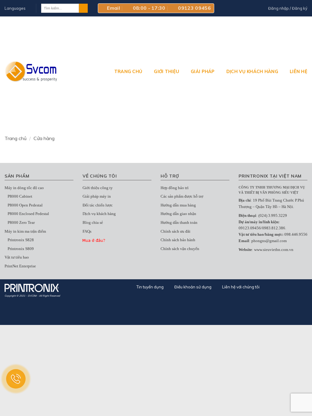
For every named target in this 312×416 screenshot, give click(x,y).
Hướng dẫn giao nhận (178, 213)
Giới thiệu (166, 71)
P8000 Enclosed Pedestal (28, 213)
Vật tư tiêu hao (17, 257)
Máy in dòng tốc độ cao (24, 187)
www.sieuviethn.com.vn (273, 249)
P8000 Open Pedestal (25, 205)
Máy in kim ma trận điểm (25, 231)
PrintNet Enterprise (20, 266)
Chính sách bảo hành (178, 240)
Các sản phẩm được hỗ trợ (182, 196)
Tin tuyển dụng (150, 286)
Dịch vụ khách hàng (252, 71)
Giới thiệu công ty (98, 187)
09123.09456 (250, 228)
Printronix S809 (21, 248)
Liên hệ (298, 71)
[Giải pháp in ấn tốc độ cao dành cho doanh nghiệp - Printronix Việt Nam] (31, 71)
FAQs (87, 231)
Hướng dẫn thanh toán (179, 222)
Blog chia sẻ (93, 222)
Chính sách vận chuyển (180, 248)
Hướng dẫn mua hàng (178, 205)
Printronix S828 (21, 240)
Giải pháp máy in (97, 196)
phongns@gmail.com (269, 240)
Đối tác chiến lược (98, 205)
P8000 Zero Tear (21, 222)
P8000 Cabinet (20, 196)
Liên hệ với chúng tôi (241, 286)
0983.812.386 (273, 228)
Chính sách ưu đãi (175, 231)
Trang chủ (128, 71)
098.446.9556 (295, 234)
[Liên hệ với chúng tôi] (16, 379)
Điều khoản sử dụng (192, 286)
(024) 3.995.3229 (272, 215)
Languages (15, 8)
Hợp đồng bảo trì (175, 187)
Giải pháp (203, 71)
